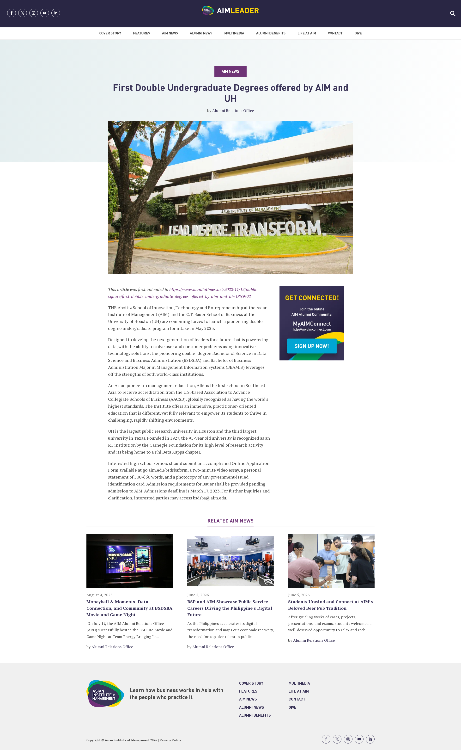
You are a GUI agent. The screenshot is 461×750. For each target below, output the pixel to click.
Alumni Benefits (270, 33)
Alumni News (201, 33)
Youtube (44, 13)
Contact (335, 33)
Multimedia (234, 33)
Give (358, 33)
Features (141, 33)
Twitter (22, 13)
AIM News (170, 33)
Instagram (33, 13)
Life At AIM (306, 33)
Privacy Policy (170, 740)
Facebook (11, 13)
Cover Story (110, 33)
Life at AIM (299, 692)
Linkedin (55, 13)
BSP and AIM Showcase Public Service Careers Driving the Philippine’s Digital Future (229, 608)
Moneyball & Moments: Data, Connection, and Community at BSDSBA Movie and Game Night (129, 608)
